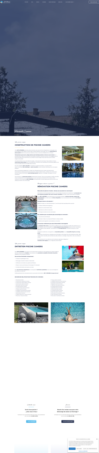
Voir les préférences (90, 448)
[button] (96, 439)
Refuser (79, 448)
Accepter (72, 448)
